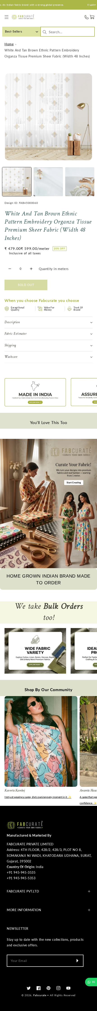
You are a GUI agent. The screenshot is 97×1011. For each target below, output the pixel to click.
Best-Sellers (13, 31)
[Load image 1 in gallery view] (16, 181)
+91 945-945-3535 (21, 872)
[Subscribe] (77, 960)
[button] (6, 17)
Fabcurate (39, 995)
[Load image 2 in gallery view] (48, 181)
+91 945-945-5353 (21, 878)
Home (9, 44)
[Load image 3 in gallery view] (79, 181)
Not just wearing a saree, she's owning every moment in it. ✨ (38, 797)
